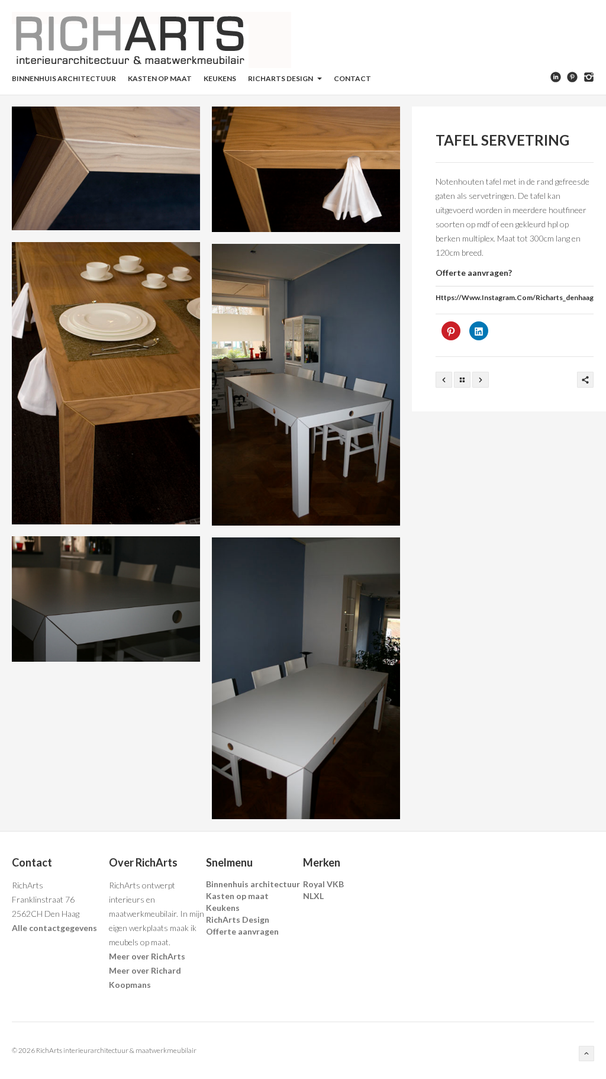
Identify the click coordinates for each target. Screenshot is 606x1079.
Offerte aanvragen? (474, 273)
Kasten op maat (160, 78)
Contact (352, 78)
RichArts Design (281, 78)
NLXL (313, 896)
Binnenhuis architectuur (64, 78)
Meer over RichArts (147, 956)
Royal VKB (323, 884)
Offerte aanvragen (242, 931)
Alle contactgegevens (54, 928)
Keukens (220, 78)
